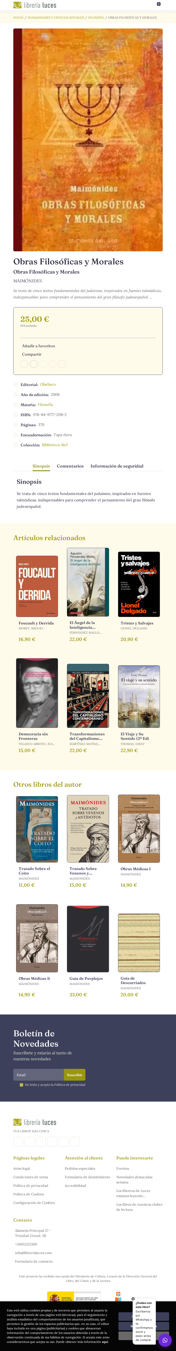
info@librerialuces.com (33, 1253)
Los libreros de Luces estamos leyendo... (133, 1193)
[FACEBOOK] (18, 1142)
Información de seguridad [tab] (117, 466)
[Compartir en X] (34, 364)
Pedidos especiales (80, 1168)
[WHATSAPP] (75, 1142)
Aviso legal (21, 1168)
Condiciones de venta (30, 1177)
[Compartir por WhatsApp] (43, 364)
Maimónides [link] (27, 280)
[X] (41, 1142)
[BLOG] (52, 1142)
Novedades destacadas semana (134, 1179)
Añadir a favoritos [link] (38, 345)
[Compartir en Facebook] (24, 364)
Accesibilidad (75, 1185)
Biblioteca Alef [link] (55, 444)
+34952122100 (26, 1244)
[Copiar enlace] (62, 364)
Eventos (122, 1168)
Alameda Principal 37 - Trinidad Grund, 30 (33, 1233)
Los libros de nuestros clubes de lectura (139, 1207)
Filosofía (96, 17)
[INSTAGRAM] (29, 1142)
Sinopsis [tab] (41, 466)
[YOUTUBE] (63, 1142)
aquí (105, 1342)
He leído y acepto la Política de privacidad (55, 1085)
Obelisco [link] (48, 384)
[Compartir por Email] (52, 364)
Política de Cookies (28, 1194)
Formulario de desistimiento (87, 1177)
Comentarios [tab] (70, 466)
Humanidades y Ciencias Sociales (56, 17)
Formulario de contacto (34, 1261)
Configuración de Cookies (34, 1203)
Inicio (18, 17)
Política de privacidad (30, 1185)
